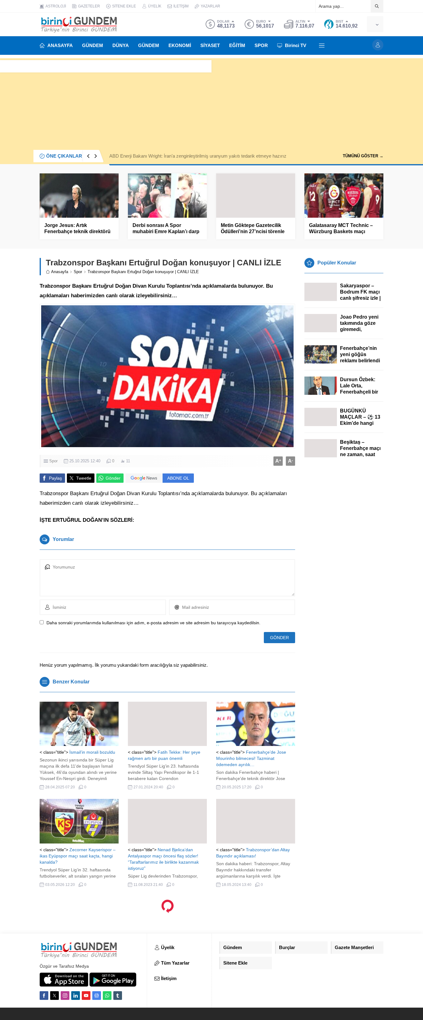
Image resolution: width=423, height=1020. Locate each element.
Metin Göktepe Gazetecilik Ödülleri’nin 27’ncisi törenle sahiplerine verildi (253, 231)
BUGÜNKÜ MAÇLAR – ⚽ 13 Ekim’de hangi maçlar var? (360, 420)
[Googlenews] (96, 995)
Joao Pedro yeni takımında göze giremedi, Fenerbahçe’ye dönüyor (359, 329)
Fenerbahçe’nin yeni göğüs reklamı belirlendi (360, 354)
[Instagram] (65, 995)
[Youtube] (86, 995)
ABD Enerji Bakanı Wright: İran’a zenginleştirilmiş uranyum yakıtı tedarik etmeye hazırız (197, 156)
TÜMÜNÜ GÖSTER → (363, 156)
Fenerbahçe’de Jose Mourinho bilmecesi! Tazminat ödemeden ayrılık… (251, 758)
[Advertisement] (211, 101)
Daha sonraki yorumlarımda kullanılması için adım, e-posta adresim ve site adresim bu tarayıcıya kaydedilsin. (153, 622)
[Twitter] (54, 995)
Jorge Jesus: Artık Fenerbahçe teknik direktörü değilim (77, 231)
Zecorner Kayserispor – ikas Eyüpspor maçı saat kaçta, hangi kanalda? (78, 856)
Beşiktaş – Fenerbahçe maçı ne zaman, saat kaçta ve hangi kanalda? (360, 454)
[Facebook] (44, 995)
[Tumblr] (117, 995)
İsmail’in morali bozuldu (92, 752)
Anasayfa (59, 271)
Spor (78, 271)
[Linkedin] (75, 995)
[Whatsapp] (107, 995)
